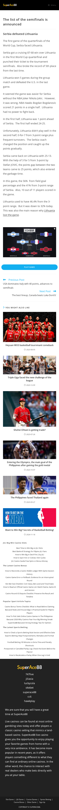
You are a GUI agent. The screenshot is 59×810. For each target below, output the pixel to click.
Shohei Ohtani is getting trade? (30, 429)
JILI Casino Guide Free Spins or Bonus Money (29, 561)
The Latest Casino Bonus (15, 565)
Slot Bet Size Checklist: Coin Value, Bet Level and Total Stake (29, 584)
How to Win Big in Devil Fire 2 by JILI (29, 554)
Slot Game (10, 799)
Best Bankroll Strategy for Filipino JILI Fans (29, 551)
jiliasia (29, 678)
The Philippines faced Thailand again (29, 497)
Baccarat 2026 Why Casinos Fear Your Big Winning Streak (30, 619)
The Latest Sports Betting (15, 627)
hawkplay (29, 701)
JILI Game (20, 799)
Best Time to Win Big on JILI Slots (29, 548)
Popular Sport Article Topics (17, 601)
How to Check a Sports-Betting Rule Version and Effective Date (29, 632)
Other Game (31, 802)
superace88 (29, 692)
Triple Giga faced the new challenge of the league (29, 379)
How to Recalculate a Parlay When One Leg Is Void (29, 655)
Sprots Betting (45, 799)
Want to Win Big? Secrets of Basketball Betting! (29, 529)
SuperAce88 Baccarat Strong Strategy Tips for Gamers (29, 622)
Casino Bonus (19, 802)
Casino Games (31, 799)
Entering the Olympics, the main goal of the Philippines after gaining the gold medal (29, 464)
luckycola (29, 683)
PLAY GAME (29, 267)
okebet (29, 687)
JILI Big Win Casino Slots (15, 543)
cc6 (29, 696)
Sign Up (42, 802)
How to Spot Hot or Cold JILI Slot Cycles (29, 557)
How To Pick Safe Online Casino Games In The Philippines (29, 616)
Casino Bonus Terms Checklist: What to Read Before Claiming (29, 606)
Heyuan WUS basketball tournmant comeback (29, 345)
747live (30, 674)
